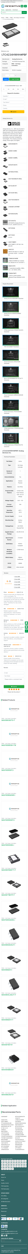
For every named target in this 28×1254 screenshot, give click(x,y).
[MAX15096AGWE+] (14, 784)
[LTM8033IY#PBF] (5, 260)
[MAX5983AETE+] (14, 1084)
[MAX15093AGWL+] (14, 909)
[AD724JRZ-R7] (5, 187)
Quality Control (5, 1183)
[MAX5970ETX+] (14, 1034)
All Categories (4, 1198)
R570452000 (18, 1128)
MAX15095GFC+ (8, 770)
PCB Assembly (5, 1186)
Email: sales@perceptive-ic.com (9, 1231)
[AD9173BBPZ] (5, 243)
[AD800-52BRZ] (5, 152)
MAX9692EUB (18, 1144)
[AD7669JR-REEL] (5, 173)
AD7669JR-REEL (13, 172)
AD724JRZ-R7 (12, 186)
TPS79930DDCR (19, 1139)
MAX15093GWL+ (8, 845)
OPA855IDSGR (5, 1149)
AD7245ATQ (12, 220)
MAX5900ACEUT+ (8, 945)
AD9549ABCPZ (12, 144)
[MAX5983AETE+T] (14, 709)
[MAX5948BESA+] (14, 1059)
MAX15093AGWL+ (8, 920)
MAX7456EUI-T (19, 1124)
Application (8, 9)
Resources (3, 1211)
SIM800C (3, 1129)
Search (24, 12)
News (2, 1180)
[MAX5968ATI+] (14, 959)
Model (2, 9)
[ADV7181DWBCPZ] (5, 201)
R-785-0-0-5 (4, 1128)
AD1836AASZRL (13, 214)
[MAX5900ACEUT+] (14, 934)
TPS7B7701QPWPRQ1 (6, 1136)
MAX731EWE (18, 1146)
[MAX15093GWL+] (14, 834)
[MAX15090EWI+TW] (14, 734)
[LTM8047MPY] (5, 275)
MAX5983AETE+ (8, 1095)
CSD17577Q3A (5, 1133)
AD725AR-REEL (13, 193)
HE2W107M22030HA (20, 1123)
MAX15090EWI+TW (9, 745)
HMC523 (11, 249)
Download (15, 9)
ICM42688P (4, 1116)
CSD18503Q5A (19, 1129)
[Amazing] (9, 689)
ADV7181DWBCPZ (13, 200)
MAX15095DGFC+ (8, 820)
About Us (3, 1177)
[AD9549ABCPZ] (5, 145)
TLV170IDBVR (4, 1148)
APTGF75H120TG (19, 1126)
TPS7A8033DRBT (19, 1134)
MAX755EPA (4, 1131)
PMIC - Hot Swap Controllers (17, 17)
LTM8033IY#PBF (13, 258)
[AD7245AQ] (5, 229)
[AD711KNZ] (5, 236)
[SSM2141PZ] (5, 267)
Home (2, 17)
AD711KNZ (11, 235)
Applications (4, 1208)
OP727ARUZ (18, 1148)
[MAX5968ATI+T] (14, 1009)
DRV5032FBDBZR (5, 1141)
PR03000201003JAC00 (7, 1124)
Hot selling (3, 1195)
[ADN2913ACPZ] (5, 166)
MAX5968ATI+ (7, 970)
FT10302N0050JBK (6, 1123)
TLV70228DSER (5, 1134)
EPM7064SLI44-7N (6, 1126)
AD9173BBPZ (12, 242)
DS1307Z (17, 1138)
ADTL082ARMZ (5, 1146)
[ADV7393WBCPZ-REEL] (5, 180)
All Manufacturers (5, 1201)
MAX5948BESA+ (8, 1070)
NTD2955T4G (18, 1131)
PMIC (7, 17)
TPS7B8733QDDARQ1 (7, 1138)
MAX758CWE (18, 1143)
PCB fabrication (5, 1189)
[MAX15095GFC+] (14, 759)
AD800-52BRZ (12, 151)
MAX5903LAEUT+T (9, 995)
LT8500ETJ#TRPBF (14, 207)
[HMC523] (5, 251)
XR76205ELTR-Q (5, 1144)
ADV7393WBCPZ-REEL (15, 179)
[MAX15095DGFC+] (14, 809)
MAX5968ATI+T (7, 1020)
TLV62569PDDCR (19, 1149)
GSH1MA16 (18, 1121)
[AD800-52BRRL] (5, 159)
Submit (14, 111)
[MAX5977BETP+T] (14, 884)
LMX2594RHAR (19, 1133)
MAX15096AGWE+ (8, 795)
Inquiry (6, 79)
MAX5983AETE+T (8, 720)
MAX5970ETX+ (7, 1045)
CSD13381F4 (4, 1143)
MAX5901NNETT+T (9, 870)
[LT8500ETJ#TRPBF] (5, 208)
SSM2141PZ (11, 266)
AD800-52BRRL (13, 158)
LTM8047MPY (12, 273)
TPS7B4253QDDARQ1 (21, 1136)
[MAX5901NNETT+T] (14, 859)
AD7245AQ (11, 228)
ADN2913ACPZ (12, 165)
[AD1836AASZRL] (5, 215)
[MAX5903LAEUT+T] (14, 984)
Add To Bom (15, 79)
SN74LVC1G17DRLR (20, 1141)
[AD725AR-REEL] (5, 194)
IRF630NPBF (4, 1139)
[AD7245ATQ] (5, 222)
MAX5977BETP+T (8, 895)
